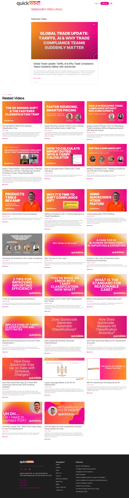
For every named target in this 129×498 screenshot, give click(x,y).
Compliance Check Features (84, 471)
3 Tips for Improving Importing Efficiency (18, 299)
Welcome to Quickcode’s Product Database (19, 214)
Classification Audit (81, 491)
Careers (58, 476)
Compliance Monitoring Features (86, 469)
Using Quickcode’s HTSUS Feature (100, 214)
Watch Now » (37, 78)
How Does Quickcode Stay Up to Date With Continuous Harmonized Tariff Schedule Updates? (19, 385)
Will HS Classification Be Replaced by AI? (103, 383)
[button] (111, 3)
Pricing (58, 467)
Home (57, 464)
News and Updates (61, 479)
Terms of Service (24, 482)
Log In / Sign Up (61, 487)
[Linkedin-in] (26, 469)
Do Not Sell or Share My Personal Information (30, 487)
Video (57, 484)
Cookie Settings (23, 485)
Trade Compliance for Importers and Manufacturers (91, 480)
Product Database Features (84, 483)
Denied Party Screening (83, 486)
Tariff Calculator (80, 474)
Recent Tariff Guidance (83, 466)
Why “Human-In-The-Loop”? (55, 258)
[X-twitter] (21, 469)
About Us (59, 473)
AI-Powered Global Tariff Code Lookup (87, 488)
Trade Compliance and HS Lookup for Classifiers (90, 477)
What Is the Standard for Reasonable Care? (104, 299)
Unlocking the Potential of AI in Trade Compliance (22, 258)
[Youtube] (30, 469)
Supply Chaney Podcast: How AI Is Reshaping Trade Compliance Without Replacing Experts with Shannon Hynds (105, 128)
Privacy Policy (23, 480)
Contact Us (59, 490)
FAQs (57, 470)
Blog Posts (59, 481)
